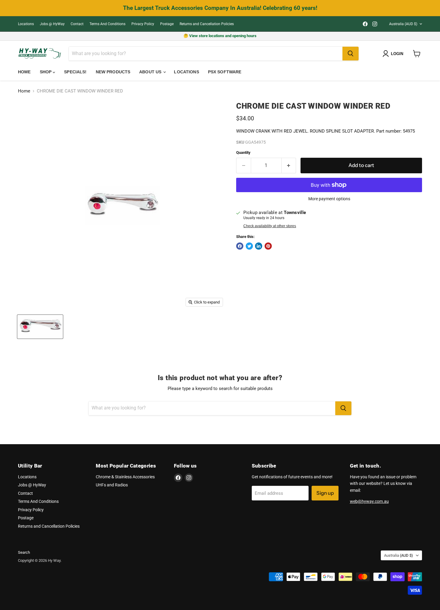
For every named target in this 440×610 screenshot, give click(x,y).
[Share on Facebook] (239, 246)
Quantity (243, 152)
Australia (403, 24)
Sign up (325, 493)
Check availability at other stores (269, 226)
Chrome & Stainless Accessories (125, 476)
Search (24, 552)
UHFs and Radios (112, 484)
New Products (113, 71)
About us (151, 71)
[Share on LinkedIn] (258, 246)
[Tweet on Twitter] (249, 246)
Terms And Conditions (107, 24)
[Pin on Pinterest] (268, 246)
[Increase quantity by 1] (289, 165)
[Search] (350, 53)
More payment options (329, 198)
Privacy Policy (142, 24)
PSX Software (225, 71)
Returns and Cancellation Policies (207, 24)
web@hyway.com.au (369, 501)
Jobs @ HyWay (52, 24)
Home (24, 71)
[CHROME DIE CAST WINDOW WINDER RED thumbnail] (40, 327)
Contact (77, 24)
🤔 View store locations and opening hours (220, 36)
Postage (167, 24)
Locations (26, 24)
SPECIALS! (75, 71)
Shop (46, 71)
